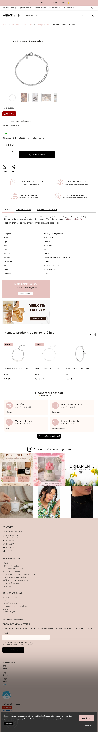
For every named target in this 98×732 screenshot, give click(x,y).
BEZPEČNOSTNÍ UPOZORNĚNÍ (14, 577)
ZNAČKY (5, 609)
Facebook (10, 540)
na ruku (46, 261)
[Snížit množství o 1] (4, 155)
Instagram (11, 544)
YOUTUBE (10, 547)
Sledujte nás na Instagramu (52, 449)
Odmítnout (86, 725)
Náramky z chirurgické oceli (53, 233)
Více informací (65, 719)
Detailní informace (10, 125)
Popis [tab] (8, 210)
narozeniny (54, 257)
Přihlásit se (13, 650)
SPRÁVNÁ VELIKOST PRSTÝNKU (14, 606)
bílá (51, 237)
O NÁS (12, 8)
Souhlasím (86, 718)
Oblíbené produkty (69, 8)
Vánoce (46, 257)
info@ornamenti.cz (14, 532)
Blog (17, 8)
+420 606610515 (12, 535)
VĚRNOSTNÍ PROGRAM (40, 8)
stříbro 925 (48, 245)
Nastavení (8, 723)
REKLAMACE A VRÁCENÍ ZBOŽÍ (14, 569)
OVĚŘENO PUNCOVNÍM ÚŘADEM (15, 580)
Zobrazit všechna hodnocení (49, 436)
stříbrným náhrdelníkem (75, 219)
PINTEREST (10, 551)
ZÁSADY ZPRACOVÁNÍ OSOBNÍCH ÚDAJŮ (18, 575)
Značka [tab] (23, 210)
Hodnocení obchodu (54, 8)
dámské (46, 253)
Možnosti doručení (38, 138)
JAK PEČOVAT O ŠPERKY (11, 603)
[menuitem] (32, 16)
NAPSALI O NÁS (8, 612)
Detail (68, 379)
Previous (90, 335)
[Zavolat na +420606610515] (92, 7)
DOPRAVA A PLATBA (26, 8)
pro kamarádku (64, 257)
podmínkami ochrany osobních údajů (17, 644)
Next (94, 335)
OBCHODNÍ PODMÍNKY (11, 572)
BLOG (4, 600)
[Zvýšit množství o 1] (15, 155)
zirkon (46, 249)
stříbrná (46, 237)
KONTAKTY (6, 8)
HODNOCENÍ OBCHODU (11, 598)
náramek (47, 241)
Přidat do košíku (39, 154)
